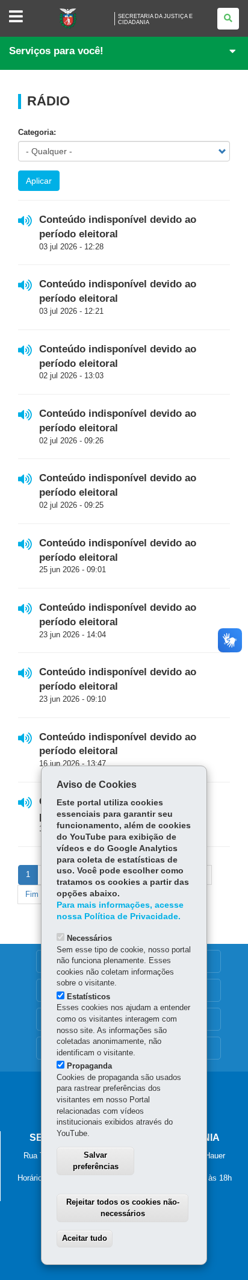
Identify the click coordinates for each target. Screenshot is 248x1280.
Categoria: (37, 132)
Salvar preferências (96, 1160)
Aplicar (39, 181)
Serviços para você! (56, 51)
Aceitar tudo (84, 1238)
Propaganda (89, 1065)
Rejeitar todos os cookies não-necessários (122, 1207)
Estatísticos (88, 996)
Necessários (89, 938)
